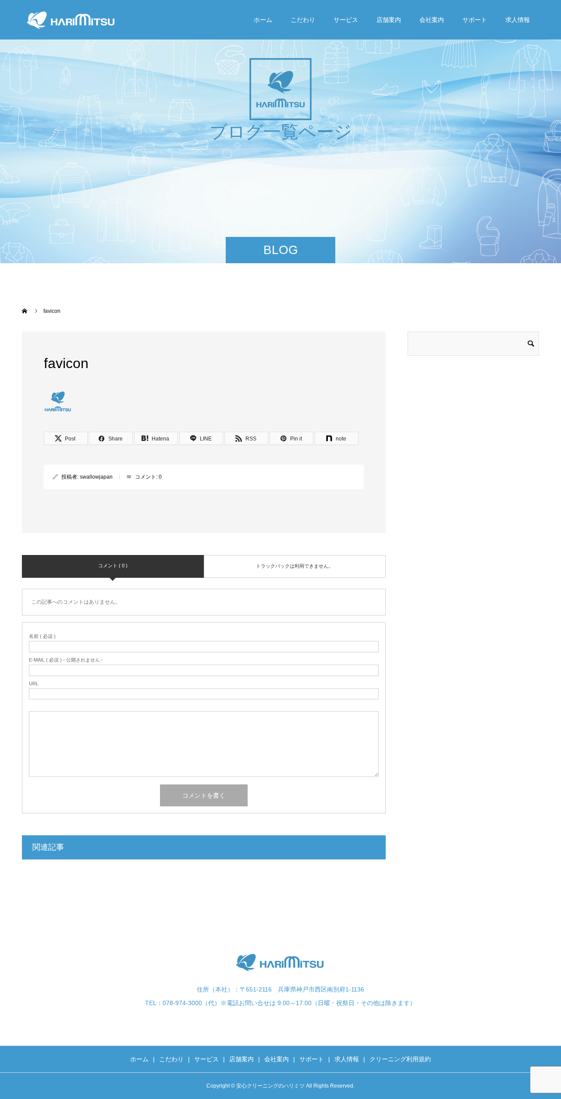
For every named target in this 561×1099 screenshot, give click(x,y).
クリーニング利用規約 (400, 1059)
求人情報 (517, 19)
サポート (474, 19)
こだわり (303, 19)
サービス (346, 19)
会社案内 (431, 19)
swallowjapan (96, 477)
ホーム (263, 19)
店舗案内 (388, 19)
